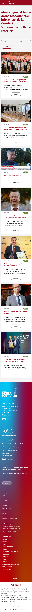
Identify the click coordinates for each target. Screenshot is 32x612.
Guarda (4, 539)
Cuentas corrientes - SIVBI (9, 518)
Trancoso (5, 556)
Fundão (4, 549)
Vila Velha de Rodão (7, 546)
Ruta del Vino (6, 500)
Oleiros (4, 541)
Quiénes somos (6, 508)
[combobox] (8, 41)
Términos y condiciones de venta (11, 529)
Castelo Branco (6, 554)
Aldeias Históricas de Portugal (10, 564)
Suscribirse (7, 483)
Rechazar (24, 609)
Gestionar (16, 609)
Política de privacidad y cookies (11, 526)
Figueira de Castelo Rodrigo (10, 551)
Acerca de (8, 609)
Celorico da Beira (7, 566)
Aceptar (16, 605)
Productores (6, 511)
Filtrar (8, 47)
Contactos (5, 513)
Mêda (4, 559)
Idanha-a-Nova (6, 569)
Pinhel (4, 544)
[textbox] (5, 41)
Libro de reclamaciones (9, 531)
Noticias (4, 516)
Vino (3, 495)
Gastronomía (6, 498)
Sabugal (4, 561)
